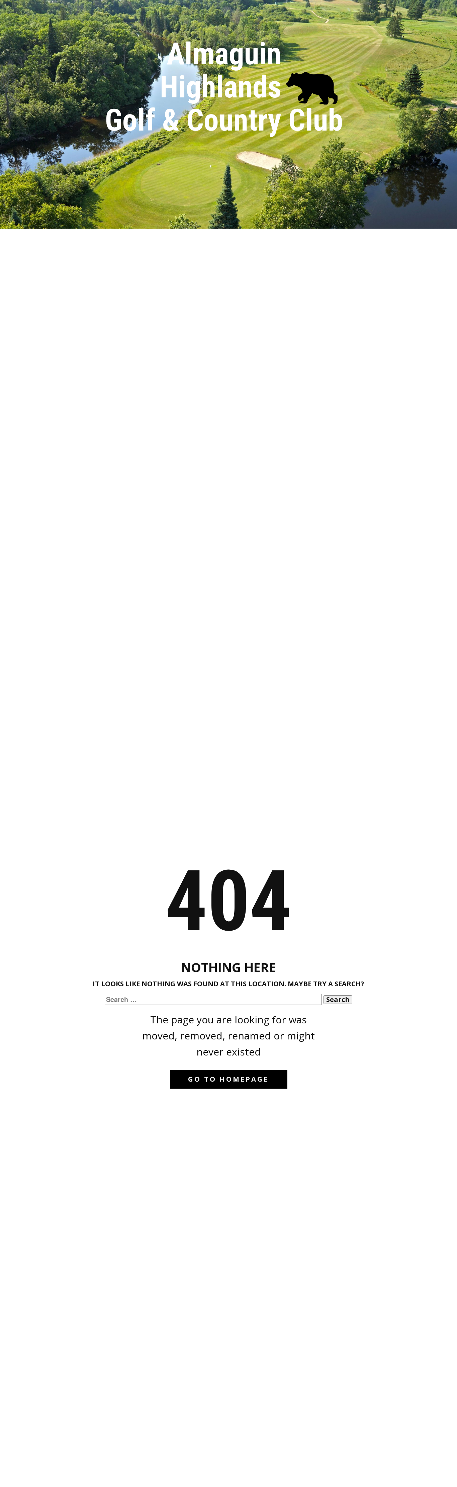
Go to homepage (228, 1079)
